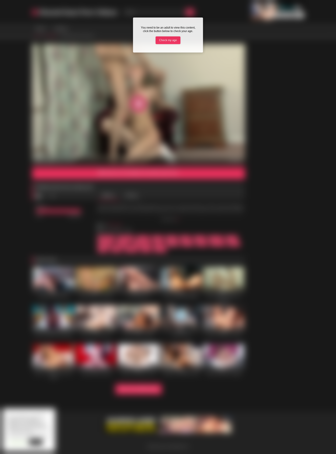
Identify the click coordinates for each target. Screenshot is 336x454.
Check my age (168, 40)
